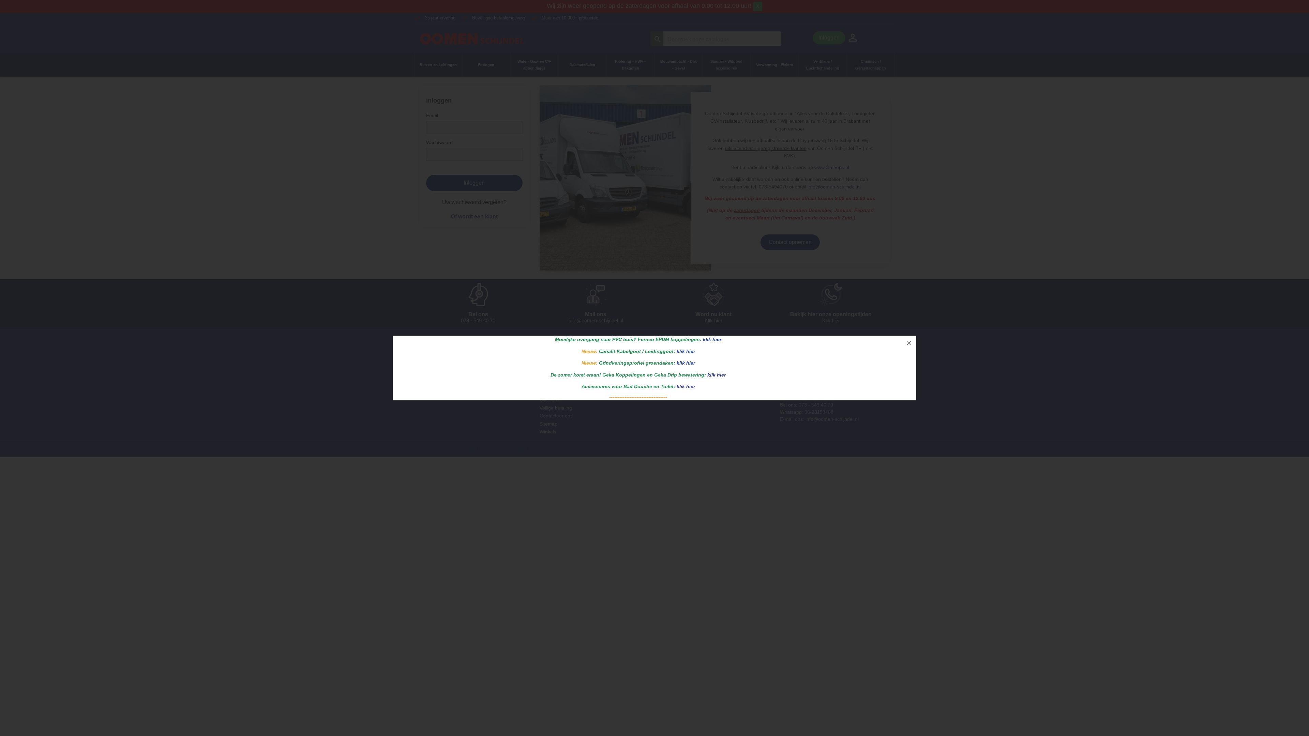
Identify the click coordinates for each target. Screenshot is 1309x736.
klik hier (712, 339)
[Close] (908, 343)
